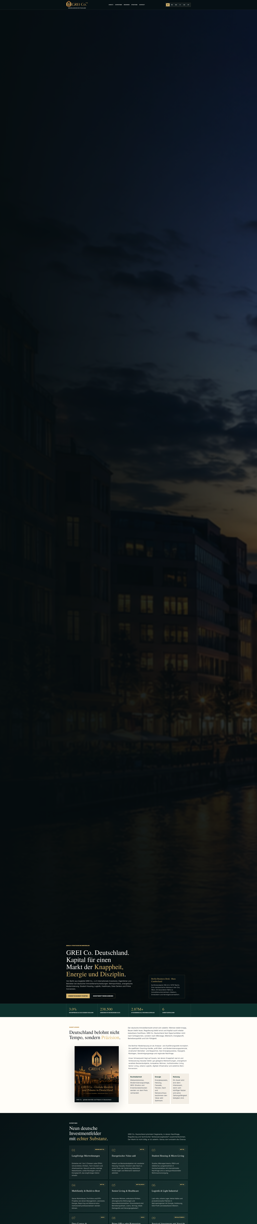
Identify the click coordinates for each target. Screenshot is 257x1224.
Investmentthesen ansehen (103, 996)
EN (176, 5)
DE (168, 5)
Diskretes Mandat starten (78, 996)
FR (172, 5)
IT (180, 5)
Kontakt (142, 4)
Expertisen (118, 4)
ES (184, 5)
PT (188, 5)
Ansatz (111, 4)
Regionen (127, 4)
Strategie (134, 4)
